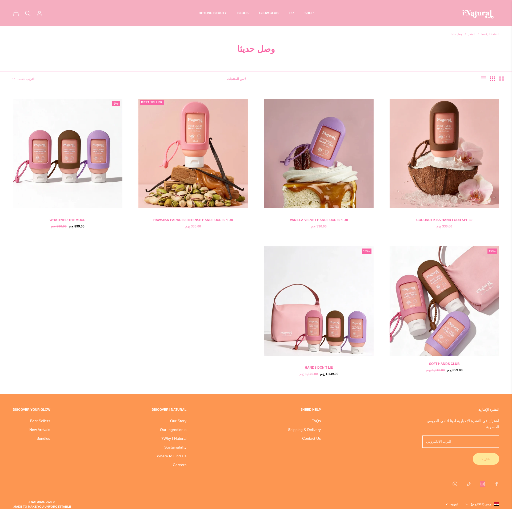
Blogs (243, 13)
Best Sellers (40, 421)
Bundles (43, 438)
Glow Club (269, 13)
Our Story (178, 421)
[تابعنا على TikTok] (468, 484)
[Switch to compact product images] (483, 79)
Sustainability (175, 447)
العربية (454, 504)
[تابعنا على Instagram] (482, 484)
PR (291, 13)
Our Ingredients (173, 429)
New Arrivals (39, 429)
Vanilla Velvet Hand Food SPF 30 (319, 220)
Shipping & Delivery (304, 429)
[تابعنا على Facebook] (496, 484)
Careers (179, 465)
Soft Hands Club (444, 364)
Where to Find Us (171, 456)
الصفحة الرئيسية (490, 33)
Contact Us (311, 438)
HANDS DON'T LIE (319, 367)
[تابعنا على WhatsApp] (455, 484)
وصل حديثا (456, 33)
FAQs (316, 421)
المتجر (471, 33)
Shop (309, 13)
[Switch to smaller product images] (492, 79)
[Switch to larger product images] (501, 79)
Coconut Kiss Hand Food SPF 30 (444, 220)
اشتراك (486, 459)
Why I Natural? (173, 438)
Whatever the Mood (68, 220)
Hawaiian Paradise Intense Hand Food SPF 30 (193, 220)
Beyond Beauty (213, 13)
